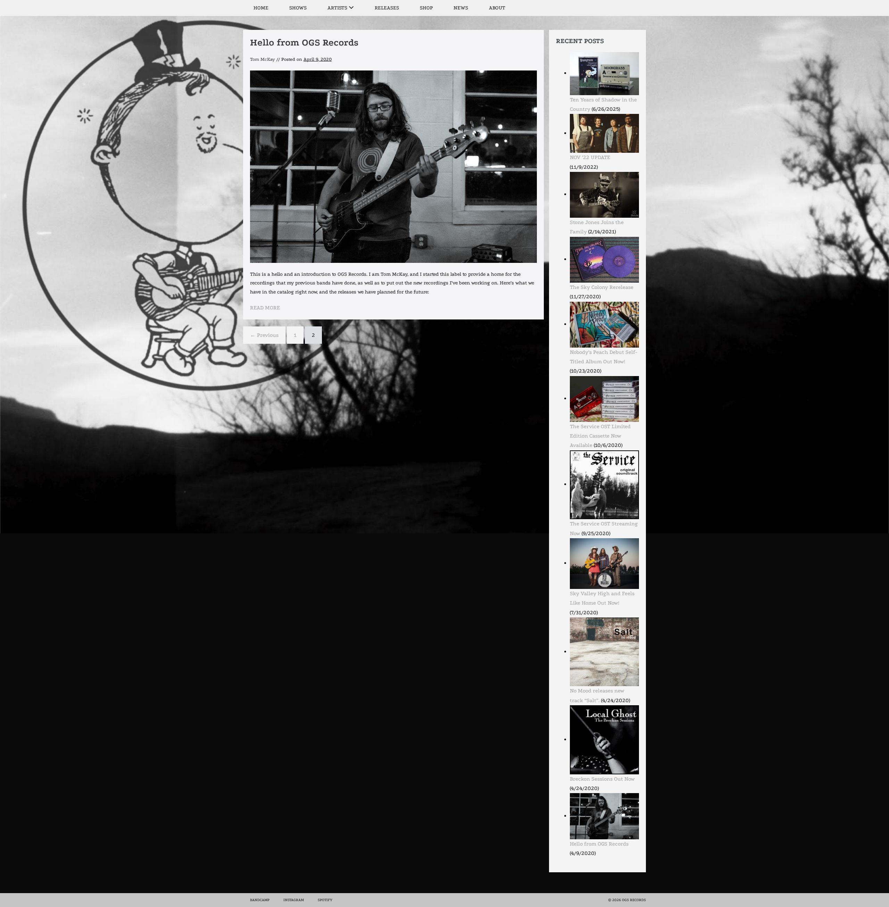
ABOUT (497, 8)
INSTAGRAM (293, 900)
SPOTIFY (325, 900)
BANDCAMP (259, 900)
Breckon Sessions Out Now (602, 779)
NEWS (461, 8)
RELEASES (387, 8)
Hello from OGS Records (304, 42)
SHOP (426, 8)
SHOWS (298, 8)
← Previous (264, 335)
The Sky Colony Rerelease (601, 287)
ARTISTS (338, 8)
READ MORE (265, 308)
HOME (261, 8)
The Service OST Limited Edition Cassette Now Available (600, 435)
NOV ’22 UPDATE (590, 157)
